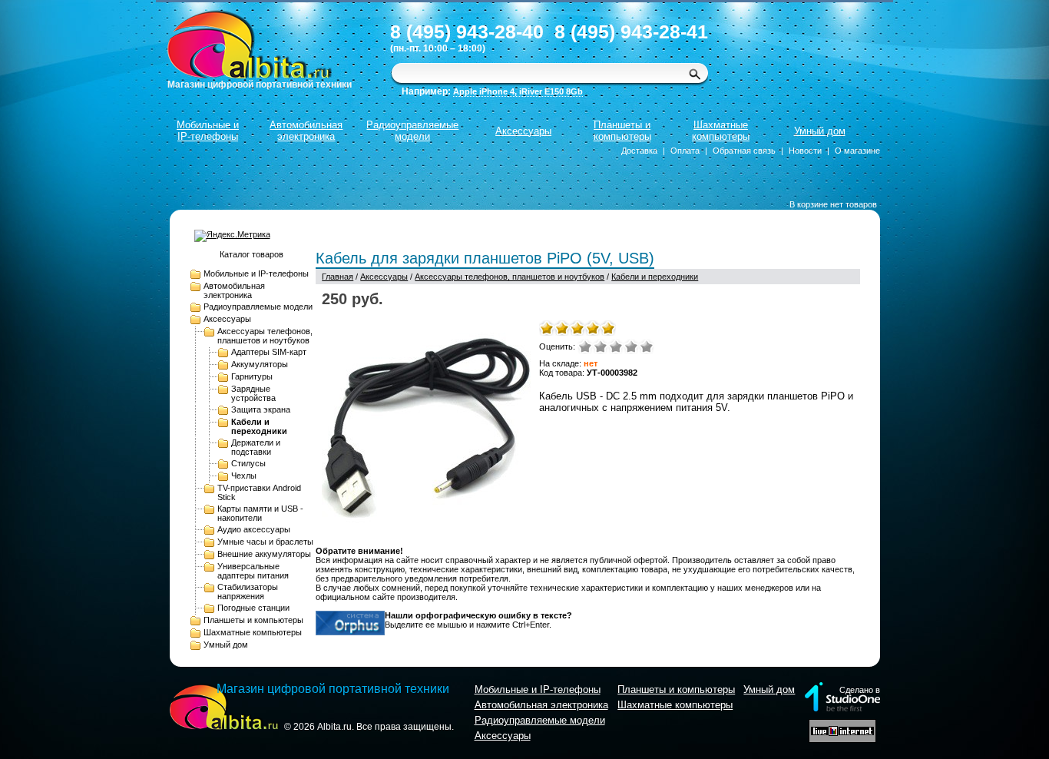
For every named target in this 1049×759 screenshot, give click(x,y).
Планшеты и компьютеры (622, 130)
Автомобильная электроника (306, 130)
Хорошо (631, 346)
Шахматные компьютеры (721, 130)
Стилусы (248, 463)
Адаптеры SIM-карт (268, 351)
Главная (337, 276)
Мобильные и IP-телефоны (208, 130)
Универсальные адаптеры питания (253, 571)
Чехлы (243, 475)
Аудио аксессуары (253, 529)
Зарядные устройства (253, 393)
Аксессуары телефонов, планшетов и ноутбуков (265, 335)
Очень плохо (585, 346)
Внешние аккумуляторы (264, 553)
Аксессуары (523, 131)
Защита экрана (260, 409)
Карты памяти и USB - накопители (260, 513)
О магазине (857, 150)
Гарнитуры (252, 376)
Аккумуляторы (259, 364)
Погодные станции (253, 607)
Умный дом (819, 131)
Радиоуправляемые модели (412, 130)
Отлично (646, 346)
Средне (616, 346)
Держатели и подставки (255, 447)
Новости (805, 150)
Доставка (639, 150)
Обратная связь (744, 150)
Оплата (685, 150)
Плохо (600, 346)
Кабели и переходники (259, 426)
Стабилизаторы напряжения (247, 591)
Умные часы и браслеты (265, 541)
